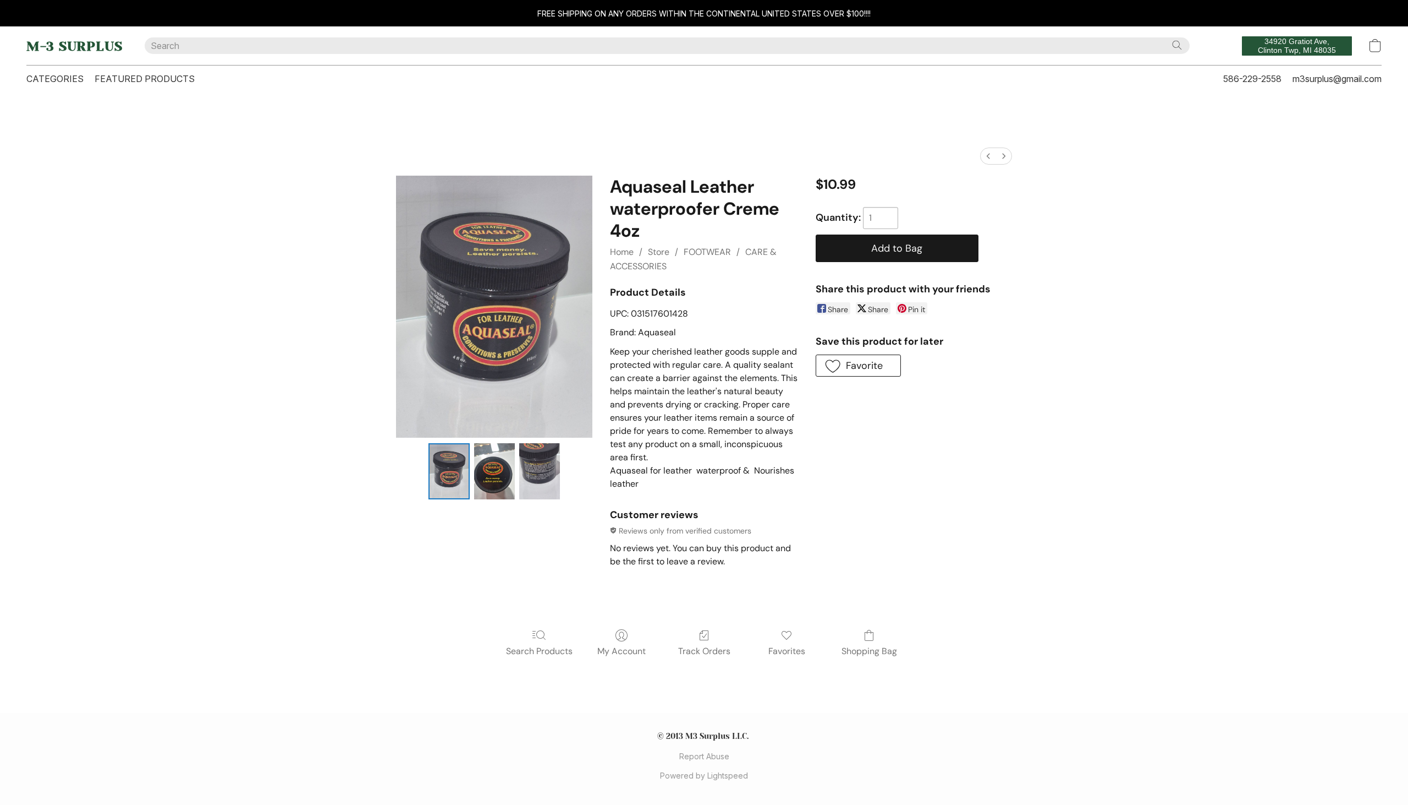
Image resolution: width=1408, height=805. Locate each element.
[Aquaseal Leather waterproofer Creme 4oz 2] (539, 471)
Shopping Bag (869, 651)
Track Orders (704, 651)
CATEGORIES (55, 78)
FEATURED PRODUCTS (145, 78)
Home (622, 252)
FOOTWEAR (707, 252)
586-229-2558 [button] (1252, 78)
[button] (74, 45)
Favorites (786, 651)
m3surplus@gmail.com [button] (1337, 78)
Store (658, 252)
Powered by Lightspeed (704, 775)
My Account (621, 651)
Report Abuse (704, 756)
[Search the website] (1177, 45)
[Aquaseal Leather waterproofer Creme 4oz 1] (494, 471)
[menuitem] (988, 156)
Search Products (539, 651)
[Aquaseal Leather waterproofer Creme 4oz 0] (448, 471)
